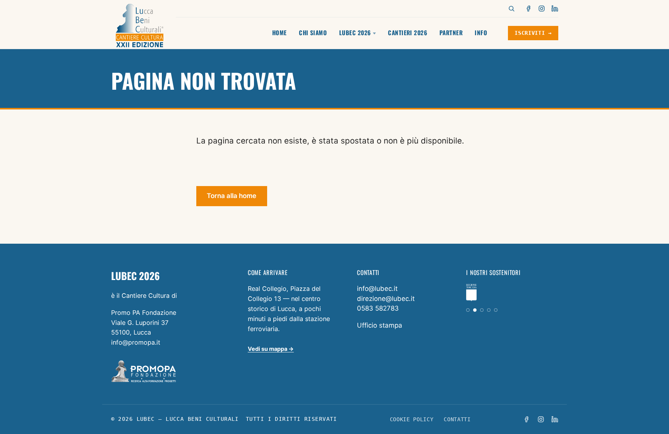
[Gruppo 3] (482, 310)
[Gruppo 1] (468, 310)
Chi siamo (313, 32)
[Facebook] (528, 8)
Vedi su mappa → (271, 348)
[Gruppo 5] (495, 310)
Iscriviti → (533, 33)
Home (279, 32)
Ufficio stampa (379, 325)
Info (481, 32)
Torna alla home (231, 196)
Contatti (457, 419)
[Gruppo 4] (489, 310)
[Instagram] (541, 8)
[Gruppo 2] (475, 310)
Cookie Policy (412, 419)
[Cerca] (511, 8)
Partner (451, 32)
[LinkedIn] (554, 8)
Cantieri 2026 (407, 32)
